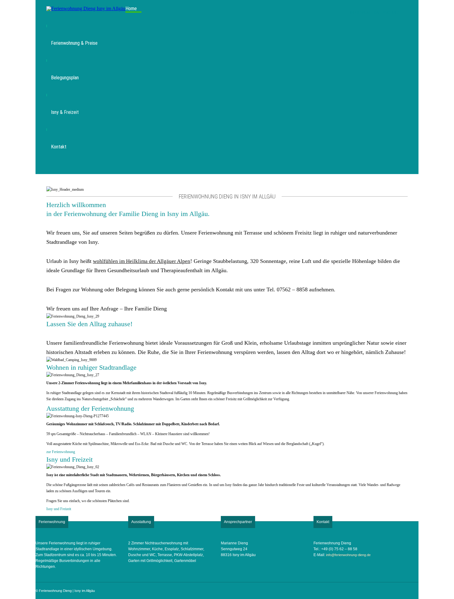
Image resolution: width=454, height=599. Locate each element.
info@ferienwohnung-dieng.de (348, 555)
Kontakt (58, 147)
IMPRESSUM (360, 12)
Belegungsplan (65, 78)
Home (131, 8)
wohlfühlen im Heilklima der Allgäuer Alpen (141, 261)
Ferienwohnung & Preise (74, 43)
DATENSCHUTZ (386, 12)
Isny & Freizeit (65, 112)
